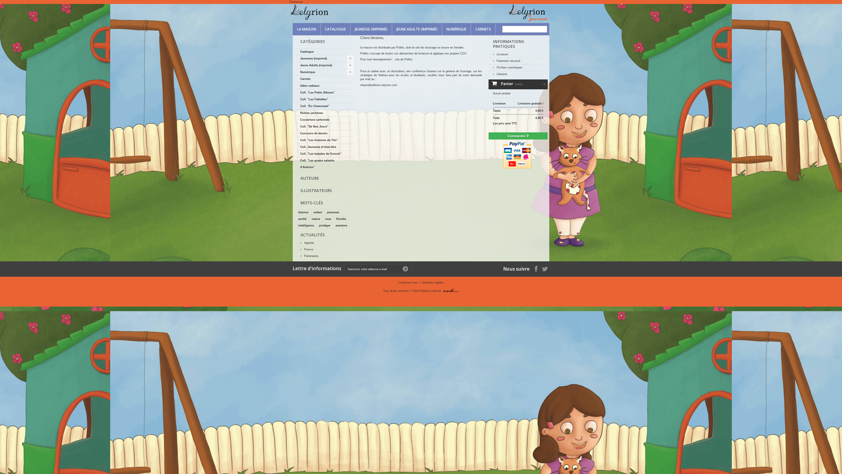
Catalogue (335, 29)
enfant (318, 212)
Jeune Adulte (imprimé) (416, 29)
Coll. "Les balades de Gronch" (320, 153)
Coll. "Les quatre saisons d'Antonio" (317, 164)
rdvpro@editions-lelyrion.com (378, 85)
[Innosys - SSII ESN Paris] (451, 291)
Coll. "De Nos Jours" (314, 126)
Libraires (501, 74)
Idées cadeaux (309, 85)
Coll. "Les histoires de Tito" (319, 140)
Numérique (456, 29)
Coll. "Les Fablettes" (314, 99)
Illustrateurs (316, 190)
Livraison (502, 54)
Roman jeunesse (311, 113)
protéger (324, 225)
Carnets (483, 29)
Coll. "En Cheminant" (314, 106)
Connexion (296, 2)
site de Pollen (403, 59)
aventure (341, 225)
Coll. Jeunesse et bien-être (318, 147)
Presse (308, 249)
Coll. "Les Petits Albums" (317, 92)
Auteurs (309, 178)
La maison (306, 29)
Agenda (308, 242)
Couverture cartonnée (314, 119)
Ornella (341, 219)
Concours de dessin (313, 133)
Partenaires (311, 256)
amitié (302, 219)
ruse (328, 219)
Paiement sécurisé (508, 61)
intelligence (306, 225)
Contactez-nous (408, 282)
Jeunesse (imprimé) (371, 29)
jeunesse (333, 212)
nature (316, 219)
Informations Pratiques (508, 44)
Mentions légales (433, 282)
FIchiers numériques (509, 67)
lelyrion (303, 212)
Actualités (312, 234)
